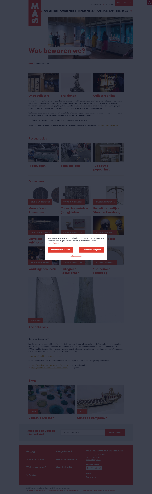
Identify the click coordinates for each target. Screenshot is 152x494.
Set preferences (76, 256)
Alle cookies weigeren (92, 250)
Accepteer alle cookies (60, 250)
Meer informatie (53, 243)
